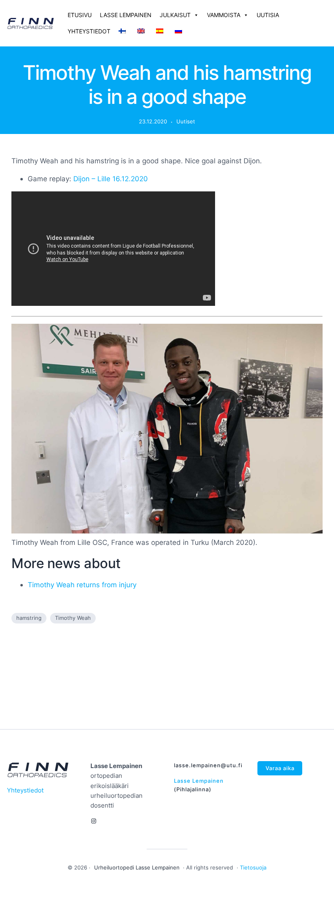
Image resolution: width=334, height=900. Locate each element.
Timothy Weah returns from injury (82, 584)
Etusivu (80, 14)
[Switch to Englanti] (142, 31)
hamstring (29, 618)
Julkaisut (175, 14)
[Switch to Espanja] (161, 31)
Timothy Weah (73, 618)
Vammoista (223, 14)
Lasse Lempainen (126, 14)
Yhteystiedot (89, 31)
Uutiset (185, 121)
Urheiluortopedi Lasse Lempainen (137, 867)
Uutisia (268, 14)
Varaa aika (280, 768)
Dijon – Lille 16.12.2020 (110, 178)
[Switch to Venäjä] (180, 31)
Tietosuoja (253, 867)
